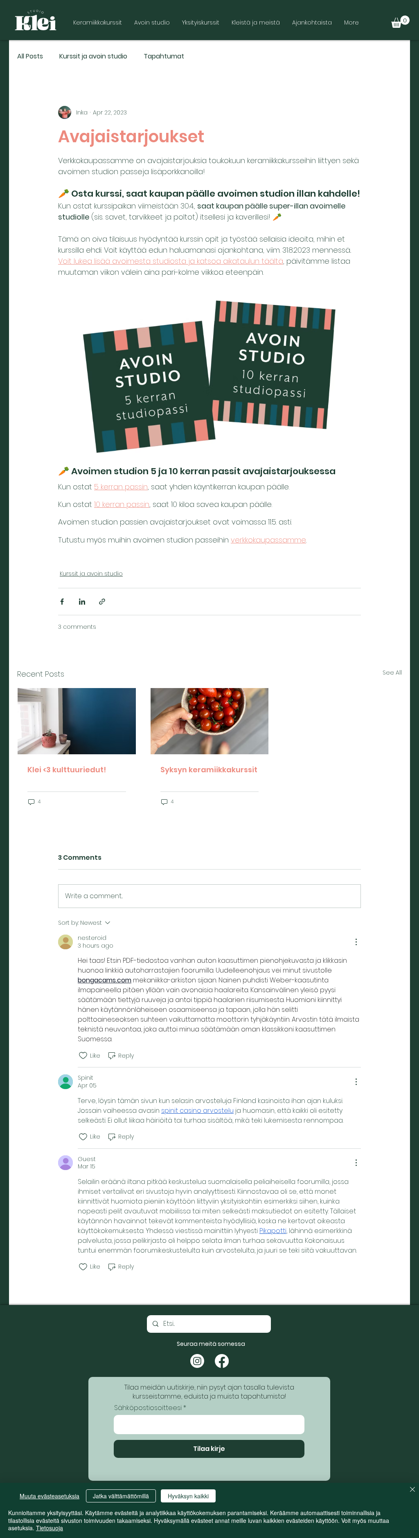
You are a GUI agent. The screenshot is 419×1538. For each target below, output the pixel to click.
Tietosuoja (49, 1528)
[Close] (412, 1490)
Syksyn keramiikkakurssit (208, 770)
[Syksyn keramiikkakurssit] (210, 721)
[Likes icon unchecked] (83, 1055)
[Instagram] (197, 1361)
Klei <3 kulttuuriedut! (66, 770)
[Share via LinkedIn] (82, 601)
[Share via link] (102, 601)
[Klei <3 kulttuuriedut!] (77, 721)
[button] (400, 22)
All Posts (30, 56)
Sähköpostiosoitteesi (148, 1408)
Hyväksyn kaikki (188, 1496)
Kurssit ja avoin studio (93, 56)
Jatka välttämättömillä (121, 1496)
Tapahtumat (164, 56)
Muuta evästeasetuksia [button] (49, 1496)
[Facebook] (222, 1361)
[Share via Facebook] (62, 601)
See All (392, 672)
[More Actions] (356, 942)
